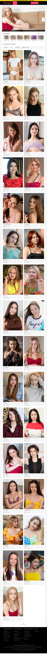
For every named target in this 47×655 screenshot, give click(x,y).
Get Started (34, 2)
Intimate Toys (6, 640)
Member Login (26, 631)
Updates (8, 5)
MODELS (23, 2)
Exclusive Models (7, 635)
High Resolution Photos (7, 633)
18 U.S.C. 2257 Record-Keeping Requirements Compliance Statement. (23, 645)
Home (4, 5)
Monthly (6, 47)
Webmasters (16, 631)
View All (38, 33)
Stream (11, 47)
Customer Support (27, 634)
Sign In (41, 2)
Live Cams (5, 638)
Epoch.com (34, 648)
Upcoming (18, 47)
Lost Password (27, 632)
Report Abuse (16, 640)
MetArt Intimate (25, 47)
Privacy (25, 637)
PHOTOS (19, 2)
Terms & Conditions (27, 635)
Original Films (6, 631)
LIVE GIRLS (28, 2)
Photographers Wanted (16, 635)
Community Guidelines (18, 638)
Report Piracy (26, 639)
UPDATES (15, 2)
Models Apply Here (17, 632)
